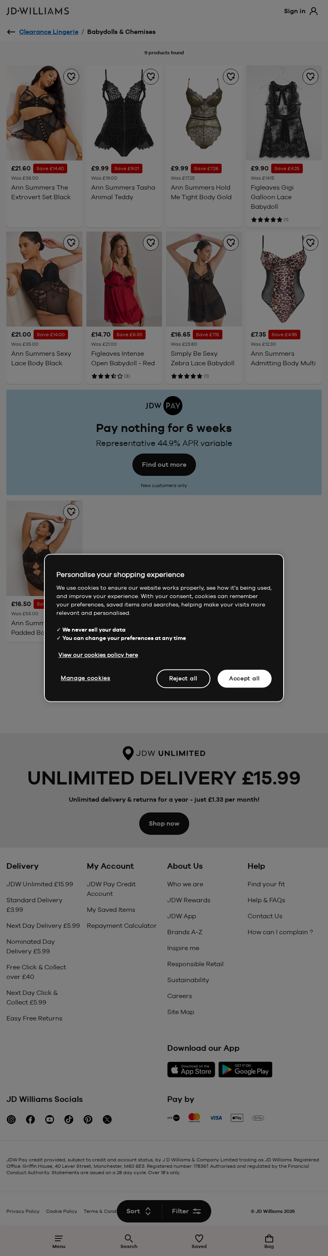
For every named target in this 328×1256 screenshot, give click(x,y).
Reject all (183, 678)
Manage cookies (85, 678)
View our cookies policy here (98, 655)
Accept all (244, 678)
